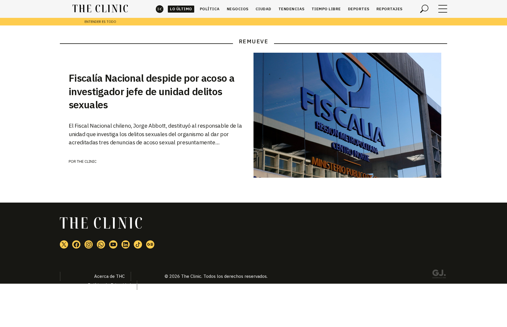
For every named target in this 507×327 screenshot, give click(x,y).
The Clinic (159, 9)
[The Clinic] (100, 9)
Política (210, 8)
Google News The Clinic (150, 244)
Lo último (181, 8)
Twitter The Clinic (64, 244)
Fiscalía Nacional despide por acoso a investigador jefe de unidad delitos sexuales (151, 91)
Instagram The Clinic (88, 244)
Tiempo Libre (326, 8)
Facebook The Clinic (76, 244)
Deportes (358, 8)
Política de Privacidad (109, 285)
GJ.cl (439, 275)
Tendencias (291, 8)
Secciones (442, 9)
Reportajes (389, 8)
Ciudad (263, 8)
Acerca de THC (109, 276)
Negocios (238, 8)
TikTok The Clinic (138, 244)
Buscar (424, 9)
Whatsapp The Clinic (101, 244)
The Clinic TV (113, 244)
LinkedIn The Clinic (125, 244)
